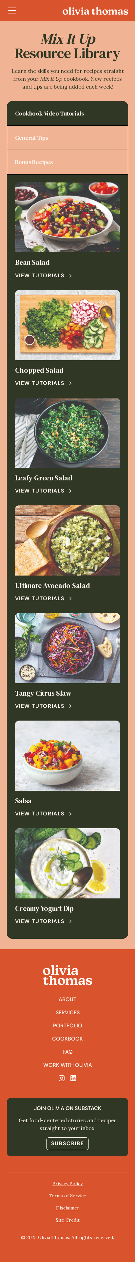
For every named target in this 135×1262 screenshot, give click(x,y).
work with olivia (67, 1065)
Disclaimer (67, 1208)
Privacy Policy (67, 1184)
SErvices (68, 1012)
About (67, 999)
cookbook (67, 1038)
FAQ (68, 1051)
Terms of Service (67, 1196)
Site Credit (68, 1220)
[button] (12, 10)
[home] (95, 10)
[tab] (67, 113)
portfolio (67, 1025)
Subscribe (67, 1143)
